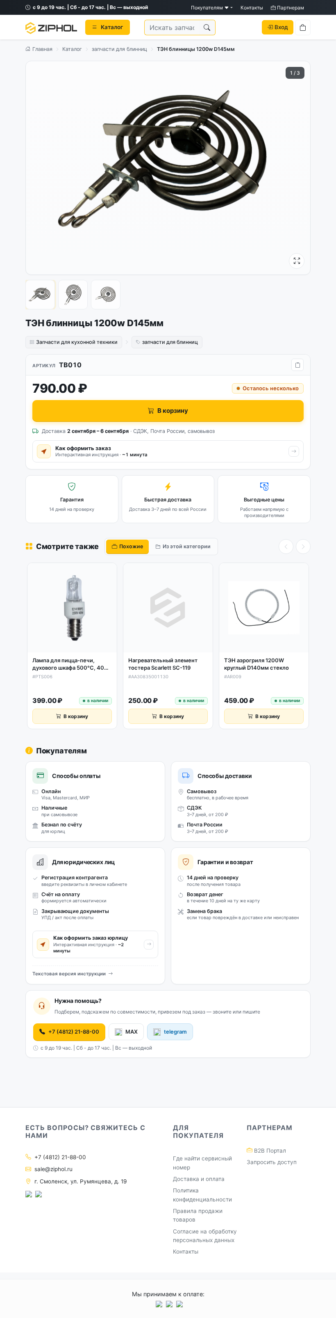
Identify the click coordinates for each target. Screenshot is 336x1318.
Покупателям (207, 8)
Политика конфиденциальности (202, 1195)
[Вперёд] (303, 546)
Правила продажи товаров (197, 1215)
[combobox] (171, 27)
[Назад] (286, 546)
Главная (41, 49)
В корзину (172, 410)
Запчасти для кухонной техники (77, 342)
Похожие (131, 546)
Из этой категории (187, 546)
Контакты (252, 8)
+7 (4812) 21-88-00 (73, 1031)
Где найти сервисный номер (202, 1163)
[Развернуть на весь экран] (296, 261)
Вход (281, 27)
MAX (131, 1031)
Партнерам (290, 8)
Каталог (72, 49)
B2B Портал (269, 1150)
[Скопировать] (297, 365)
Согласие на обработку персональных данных (205, 1236)
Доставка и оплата (199, 1179)
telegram (175, 1031)
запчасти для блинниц (119, 49)
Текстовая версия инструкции (69, 974)
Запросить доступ (272, 1162)
